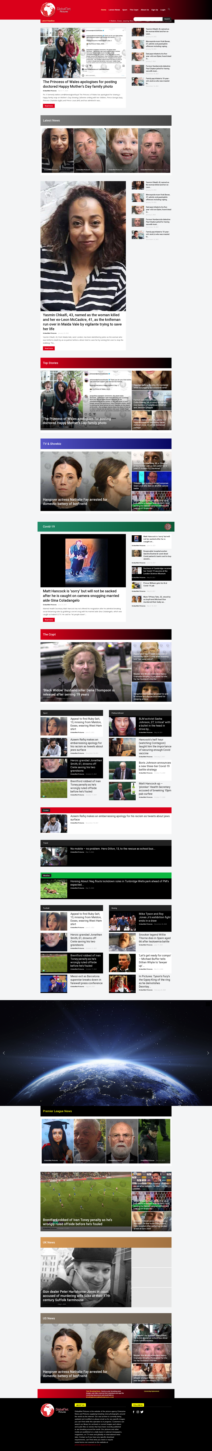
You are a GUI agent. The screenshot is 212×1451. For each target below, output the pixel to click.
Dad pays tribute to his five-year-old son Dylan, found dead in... (158, 56)
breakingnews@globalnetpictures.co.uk (100, 1397)
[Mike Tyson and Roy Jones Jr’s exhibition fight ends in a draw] (122, 921)
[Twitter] (142, 1412)
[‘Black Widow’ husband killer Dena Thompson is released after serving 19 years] (85, 672)
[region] (106, 1053)
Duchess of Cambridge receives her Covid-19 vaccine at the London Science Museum (157, 571)
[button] (169, 10)
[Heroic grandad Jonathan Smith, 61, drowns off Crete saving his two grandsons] (53, 768)
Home (103, 10)
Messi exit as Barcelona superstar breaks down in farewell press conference (86, 980)
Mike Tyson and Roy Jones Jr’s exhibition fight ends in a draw (155, 917)
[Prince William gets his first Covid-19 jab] (137, 585)
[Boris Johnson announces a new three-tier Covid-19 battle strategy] (122, 770)
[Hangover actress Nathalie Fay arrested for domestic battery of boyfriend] (85, 481)
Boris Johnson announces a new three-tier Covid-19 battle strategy (155, 766)
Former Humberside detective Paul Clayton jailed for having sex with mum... (158, 68)
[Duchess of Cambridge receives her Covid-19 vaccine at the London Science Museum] (137, 570)
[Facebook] (133, 1412)
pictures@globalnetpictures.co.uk (87, 1445)
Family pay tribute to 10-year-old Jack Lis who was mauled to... (157, 81)
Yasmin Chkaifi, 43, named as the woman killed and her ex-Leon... (157, 31)
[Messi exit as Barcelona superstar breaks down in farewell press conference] (53, 984)
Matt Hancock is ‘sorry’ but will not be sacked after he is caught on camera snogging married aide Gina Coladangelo (81, 595)
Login (162, 10)
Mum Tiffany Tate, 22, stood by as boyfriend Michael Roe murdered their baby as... (156, 599)
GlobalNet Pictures (50, 91)
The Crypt (134, 10)
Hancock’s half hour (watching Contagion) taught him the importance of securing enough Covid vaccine (155, 746)
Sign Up (154, 10)
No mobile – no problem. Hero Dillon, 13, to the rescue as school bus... (112, 848)
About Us (145, 10)
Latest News (114, 10)
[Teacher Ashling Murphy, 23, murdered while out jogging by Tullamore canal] (152, 381)
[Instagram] (138, 1412)
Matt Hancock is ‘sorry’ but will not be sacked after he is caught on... (156, 539)
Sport (124, 10)
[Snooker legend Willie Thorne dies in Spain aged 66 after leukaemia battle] (122, 942)
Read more (49, 106)
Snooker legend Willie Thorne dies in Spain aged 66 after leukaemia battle (155, 938)
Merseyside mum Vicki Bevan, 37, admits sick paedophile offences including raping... (158, 43)
